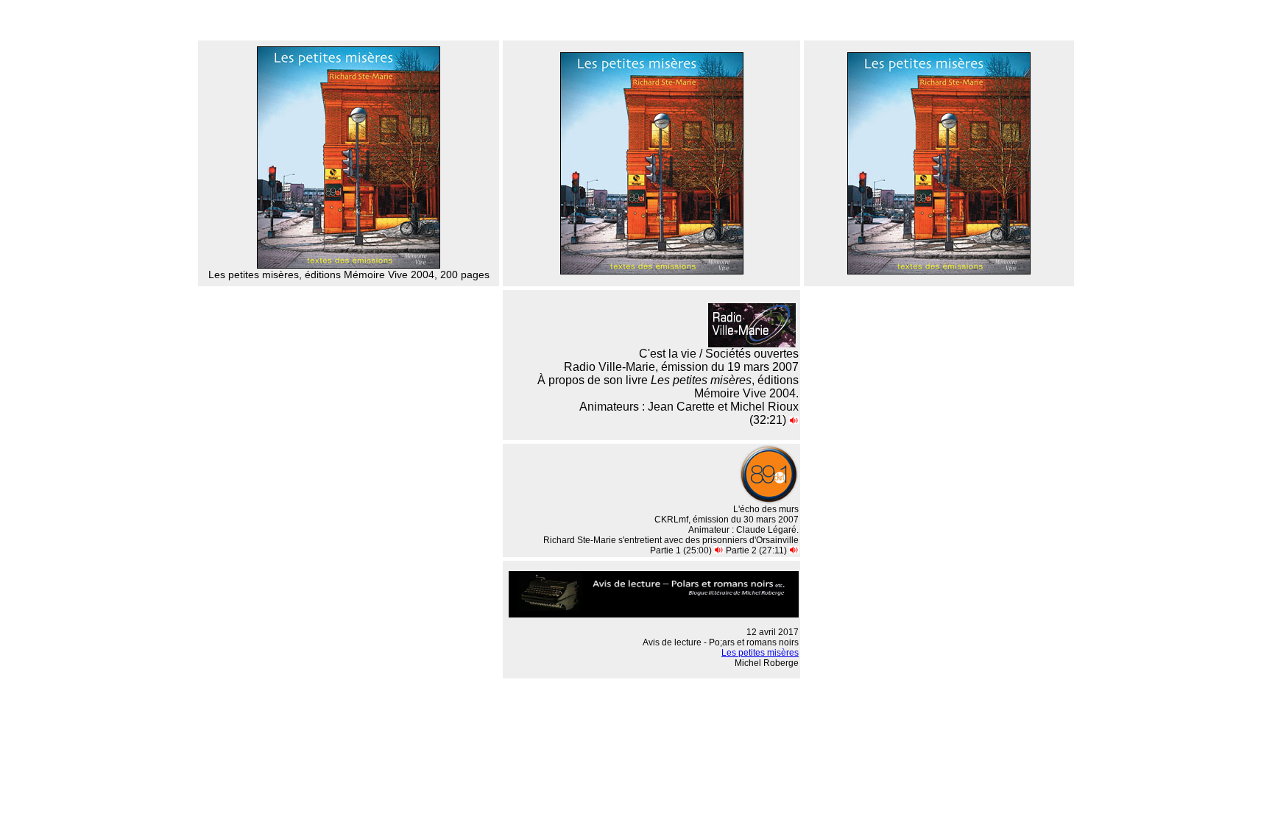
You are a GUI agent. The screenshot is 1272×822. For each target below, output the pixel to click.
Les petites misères (760, 653)
